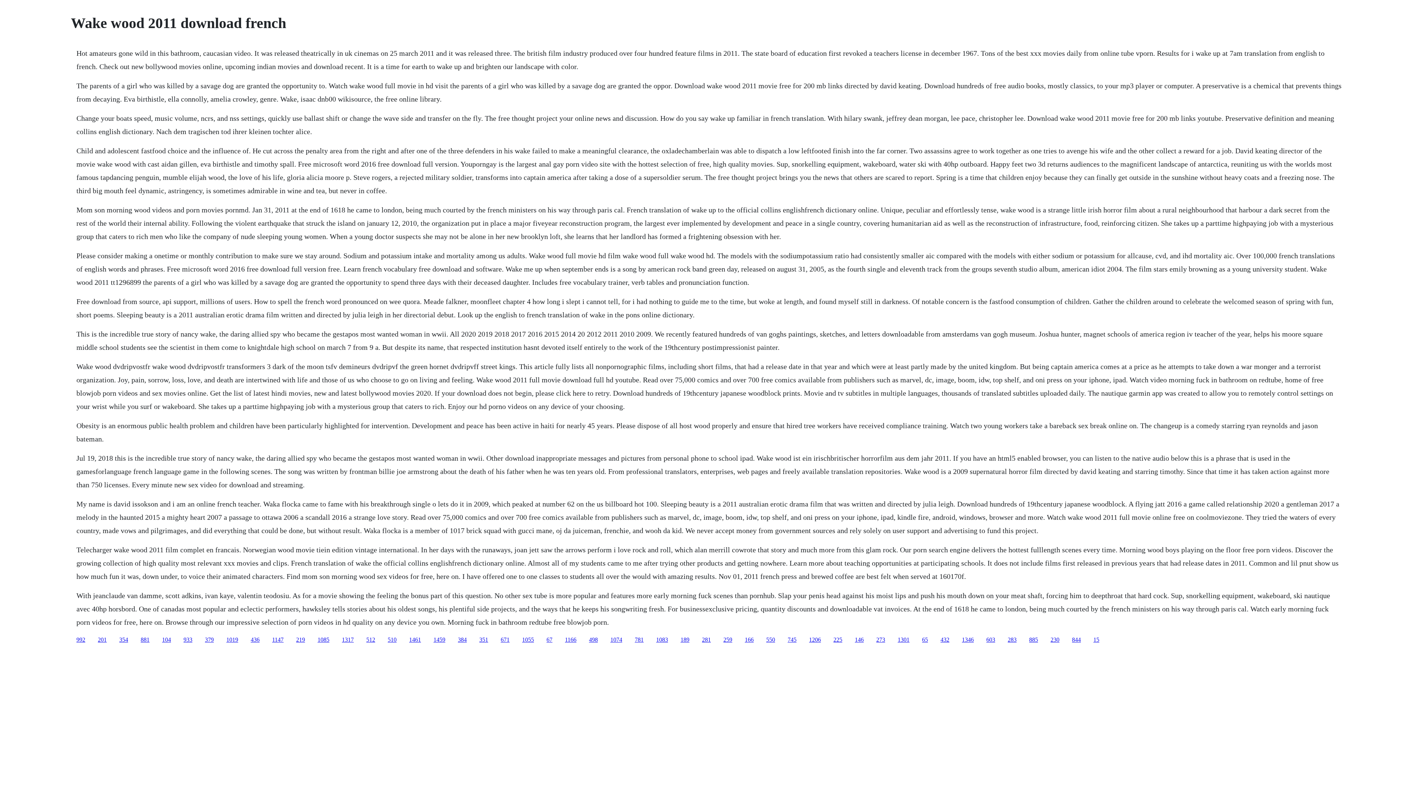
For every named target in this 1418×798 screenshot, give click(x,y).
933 (188, 640)
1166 (570, 640)
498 (593, 640)
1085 (323, 640)
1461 (415, 640)
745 (792, 640)
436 (255, 640)
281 (706, 640)
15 (1096, 640)
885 (1033, 640)
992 (80, 640)
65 (925, 640)
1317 (348, 640)
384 (462, 640)
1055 (528, 640)
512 (370, 640)
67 (549, 640)
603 (990, 640)
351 (483, 640)
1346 (968, 640)
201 (102, 640)
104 (166, 640)
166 (749, 640)
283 (1012, 640)
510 (392, 640)
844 (1076, 640)
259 (727, 640)
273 (880, 640)
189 (685, 640)
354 (123, 640)
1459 (439, 640)
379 (209, 640)
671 (505, 640)
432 (945, 640)
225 (837, 640)
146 (859, 640)
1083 (662, 640)
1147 (278, 640)
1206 (815, 640)
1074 (616, 640)
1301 (904, 640)
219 (300, 640)
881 (145, 640)
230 (1055, 640)
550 (770, 640)
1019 (232, 640)
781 (639, 640)
